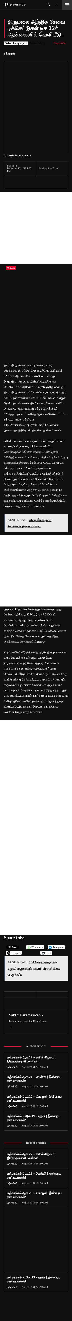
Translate (59, 43)
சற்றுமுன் (9, 53)
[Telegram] (39, 182)
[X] (20, 182)
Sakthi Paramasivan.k (19, 155)
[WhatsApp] (30, 182)
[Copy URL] (58, 182)
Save (49, 182)
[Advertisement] (36, 228)
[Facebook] (11, 182)
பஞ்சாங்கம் (12, 1067)
